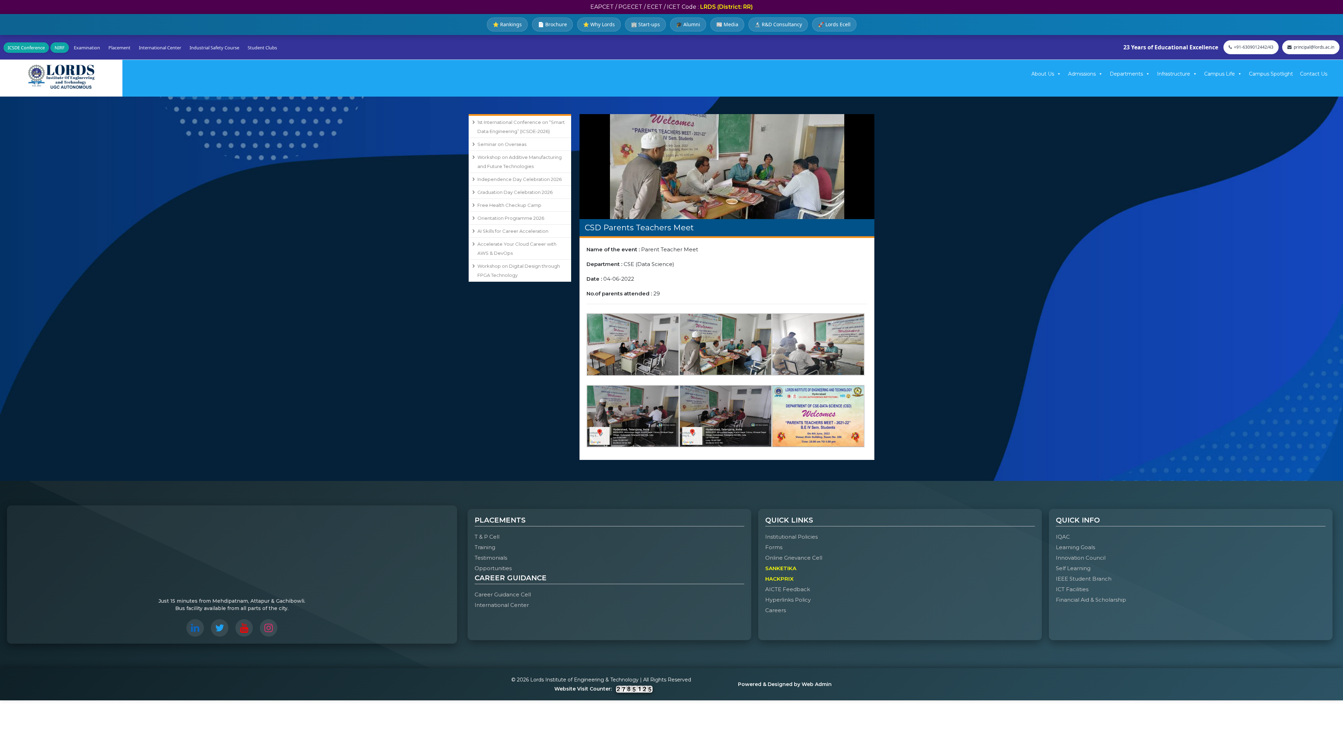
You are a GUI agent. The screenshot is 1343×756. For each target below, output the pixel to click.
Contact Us (1313, 74)
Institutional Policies (791, 536)
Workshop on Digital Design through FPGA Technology (518, 270)
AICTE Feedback (787, 589)
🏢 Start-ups (645, 24)
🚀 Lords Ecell (834, 24)
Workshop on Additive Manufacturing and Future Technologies (519, 161)
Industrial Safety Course (214, 47)
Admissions (1082, 74)
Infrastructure (1173, 74)
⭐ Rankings (507, 24)
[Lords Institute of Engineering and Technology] (61, 76)
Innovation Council (1081, 557)
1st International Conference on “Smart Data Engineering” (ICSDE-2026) (521, 126)
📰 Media (727, 24)
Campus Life (1219, 74)
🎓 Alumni (688, 24)
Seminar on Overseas (501, 144)
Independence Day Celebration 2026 (519, 179)
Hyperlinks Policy (788, 599)
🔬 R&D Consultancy (778, 24)
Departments (1126, 74)
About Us (1042, 74)
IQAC (1063, 536)
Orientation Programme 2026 (510, 218)
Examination (87, 47)
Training (485, 547)
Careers (775, 610)
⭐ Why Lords (599, 24)
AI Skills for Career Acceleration (512, 231)
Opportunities (493, 568)
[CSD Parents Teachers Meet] (727, 166)
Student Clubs (262, 47)
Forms (773, 547)
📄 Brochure (552, 24)
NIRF (60, 47)
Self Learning (1073, 568)
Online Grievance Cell (793, 557)
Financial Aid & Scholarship (1091, 599)
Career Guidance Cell (503, 594)
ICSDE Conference (26, 47)
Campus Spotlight (1271, 74)
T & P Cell (487, 536)
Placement (119, 47)
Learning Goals (1075, 547)
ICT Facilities (1072, 589)
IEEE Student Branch (1083, 578)
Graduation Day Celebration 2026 (515, 192)
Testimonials (491, 557)
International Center (160, 47)
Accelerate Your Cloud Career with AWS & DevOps (516, 248)
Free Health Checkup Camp (509, 205)
